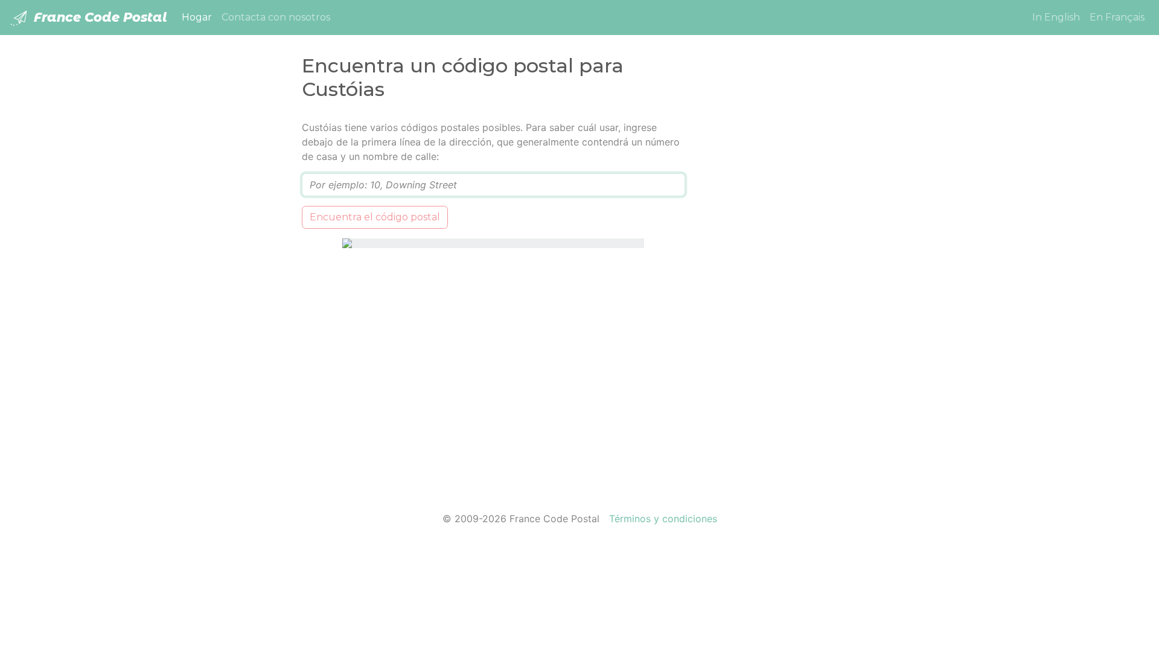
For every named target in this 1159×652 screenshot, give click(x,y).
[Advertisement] (780, 301)
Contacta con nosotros (276, 17)
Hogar (199, 17)
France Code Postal (98, 17)
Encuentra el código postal (375, 217)
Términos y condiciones (663, 519)
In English (1056, 17)
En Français (1117, 17)
